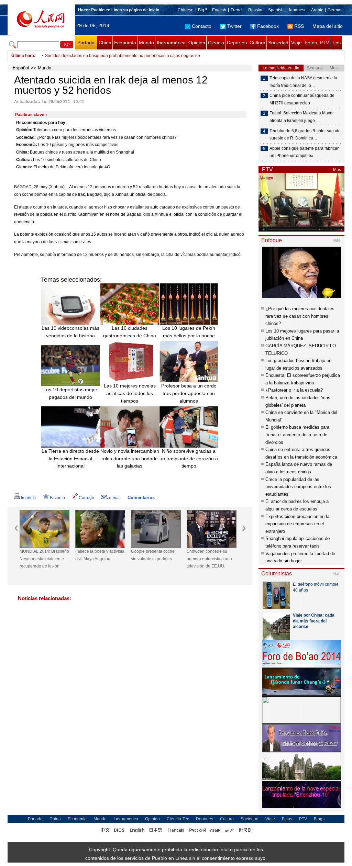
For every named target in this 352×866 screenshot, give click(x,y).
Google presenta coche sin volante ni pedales (153, 555)
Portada (86, 42)
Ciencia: (24, 167)
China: (22, 152)
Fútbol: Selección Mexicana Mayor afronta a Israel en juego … (302, 117)
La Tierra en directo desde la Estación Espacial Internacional (70, 458)
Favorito (57, 497)
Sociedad (278, 42)
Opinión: (24, 129)
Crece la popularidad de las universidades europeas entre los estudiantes (298, 487)
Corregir (86, 497)
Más (337, 169)
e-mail (115, 497)
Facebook (268, 26)
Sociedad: (26, 137)
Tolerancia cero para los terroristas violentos (74, 129)
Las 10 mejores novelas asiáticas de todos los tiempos (130, 393)
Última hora (22, 55)
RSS (299, 26)
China (105, 42)
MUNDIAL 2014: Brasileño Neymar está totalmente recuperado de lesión (44, 559)
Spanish (276, 10)
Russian (256, 10)
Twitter (234, 26)
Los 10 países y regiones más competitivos (78, 144)
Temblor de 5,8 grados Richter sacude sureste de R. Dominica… (305, 134)
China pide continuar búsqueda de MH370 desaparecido (302, 99)
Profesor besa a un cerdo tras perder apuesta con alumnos (189, 393)
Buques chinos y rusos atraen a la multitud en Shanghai (82, 152)
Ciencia (216, 42)
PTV (324, 42)
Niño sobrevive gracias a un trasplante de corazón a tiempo (189, 458)
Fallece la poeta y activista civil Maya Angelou (99, 555)
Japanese (297, 10)
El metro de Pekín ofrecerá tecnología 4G (71, 167)
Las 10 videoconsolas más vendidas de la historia (70, 331)
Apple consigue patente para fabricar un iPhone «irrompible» (304, 152)
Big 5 (203, 10)
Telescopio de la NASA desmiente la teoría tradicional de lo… (303, 82)
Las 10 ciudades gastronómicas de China (129, 331)
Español (21, 67)
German (335, 10)
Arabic (317, 10)
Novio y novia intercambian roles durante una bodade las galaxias (129, 458)
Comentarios (141, 497)
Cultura (257, 42)
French (237, 10)
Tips (336, 42)
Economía (125, 42)
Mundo (146, 42)
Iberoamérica (171, 42)
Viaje (296, 42)
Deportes (237, 42)
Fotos (311, 42)
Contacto (201, 26)
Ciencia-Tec (178, 819)
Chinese (186, 10)
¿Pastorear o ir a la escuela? (294, 390)
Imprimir (28, 497)
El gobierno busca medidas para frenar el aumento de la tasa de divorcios (297, 435)
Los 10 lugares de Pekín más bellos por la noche (188, 331)
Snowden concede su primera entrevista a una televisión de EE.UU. (209, 559)
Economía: (26, 144)
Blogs (319, 819)
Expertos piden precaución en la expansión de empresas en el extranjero (297, 524)
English (219, 10)
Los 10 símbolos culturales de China (67, 159)
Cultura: (24, 159)
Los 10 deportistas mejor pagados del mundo (70, 393)
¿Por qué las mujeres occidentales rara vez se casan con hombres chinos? (107, 137)
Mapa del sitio (327, 26)
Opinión (196, 42)
